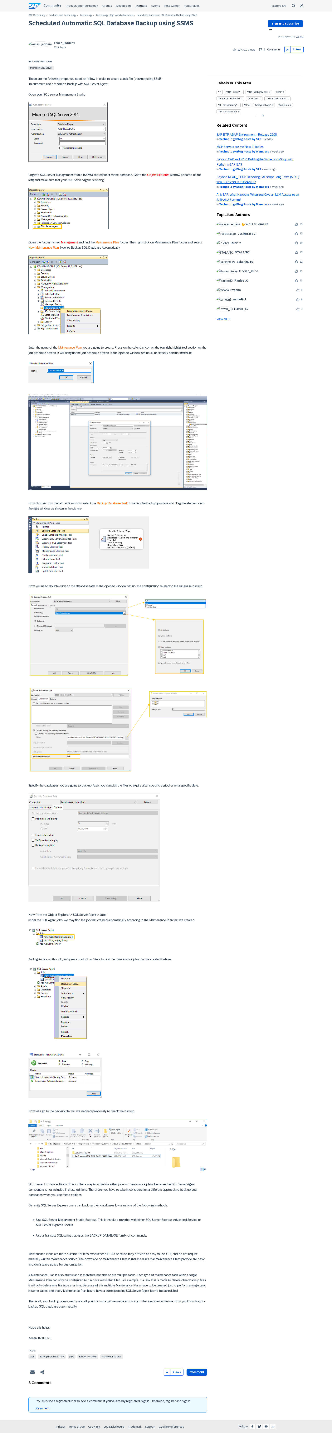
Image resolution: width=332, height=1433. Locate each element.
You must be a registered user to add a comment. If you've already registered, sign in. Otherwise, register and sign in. (113, 1401)
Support (150, 1426)
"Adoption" (253, 98)
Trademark (135, 1426)
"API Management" (228, 111)
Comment (42, 1408)
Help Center (172, 5)
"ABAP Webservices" (257, 92)
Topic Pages (191, 5)
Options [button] (270, 30)
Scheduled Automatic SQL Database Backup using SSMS (110, 23)
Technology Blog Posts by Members (114, 15)
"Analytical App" (263, 105)
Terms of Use (77, 1426)
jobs (71, 1356)
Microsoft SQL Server (41, 68)
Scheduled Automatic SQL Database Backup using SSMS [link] (167, 15)
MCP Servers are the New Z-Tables (240, 146)
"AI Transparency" (227, 105)
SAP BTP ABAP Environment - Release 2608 (247, 134)
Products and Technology (82, 5)
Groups (107, 5)
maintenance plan (111, 1356)
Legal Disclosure (114, 1426)
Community (52, 5)
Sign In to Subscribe (285, 23)
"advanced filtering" (276, 98)
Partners (141, 5)
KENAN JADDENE (88, 1356)
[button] (287, 49)
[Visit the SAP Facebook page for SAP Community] (252, 1426)
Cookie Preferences (171, 1426)
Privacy (60, 1426)
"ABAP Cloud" (233, 92)
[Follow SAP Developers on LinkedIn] (273, 1426)
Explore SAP (279, 5)
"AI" (245, 105)
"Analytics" (283, 105)
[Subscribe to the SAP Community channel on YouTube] (266, 1426)
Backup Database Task (52, 1356)
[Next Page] (262, 115)
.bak (32, 1356)
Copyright (94, 1426)
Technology (86, 15)
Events (155, 5)
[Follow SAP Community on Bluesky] (259, 1426)
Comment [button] (197, 1372)
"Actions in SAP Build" (229, 98)
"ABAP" (279, 92)
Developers (123, 5)
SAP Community (36, 15)
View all (222, 319)
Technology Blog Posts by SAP (240, 139)
